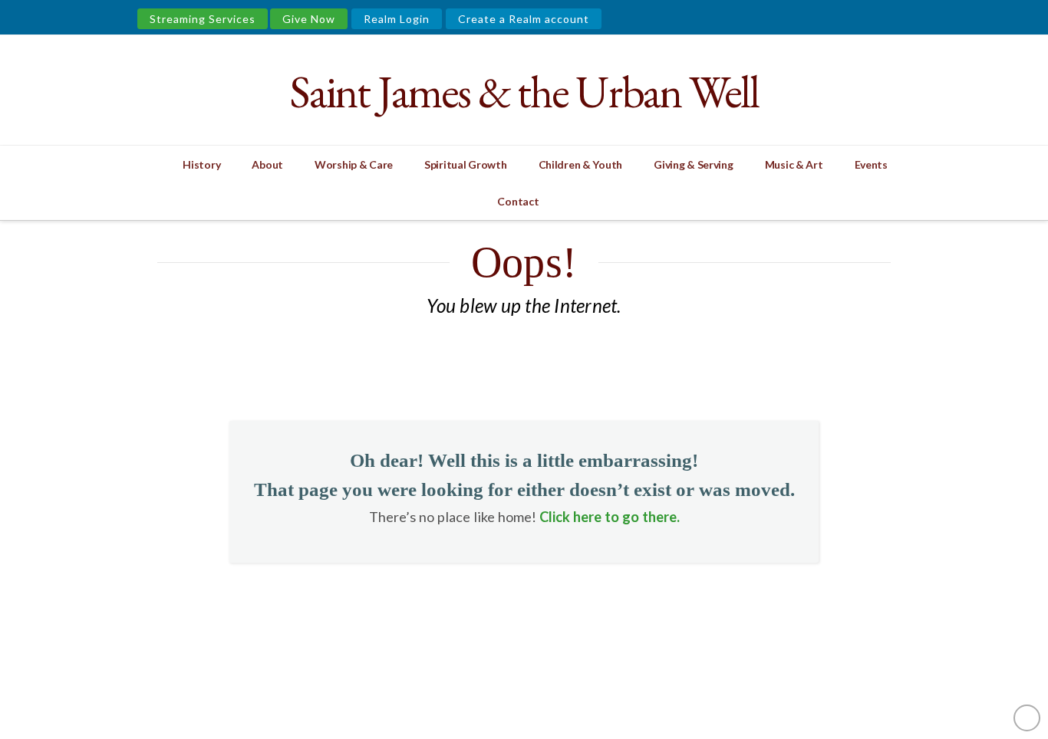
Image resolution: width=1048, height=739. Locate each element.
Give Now (308, 18)
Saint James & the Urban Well (523, 91)
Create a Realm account (523, 18)
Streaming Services (202, 18)
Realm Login (397, 18)
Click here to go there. (609, 516)
